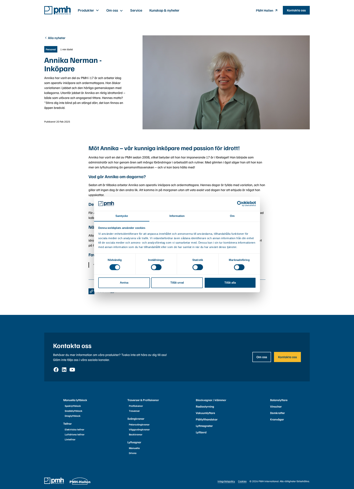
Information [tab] (177, 215)
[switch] (156, 267)
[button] (88, 10)
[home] (57, 10)
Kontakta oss (296, 10)
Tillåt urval (177, 282)
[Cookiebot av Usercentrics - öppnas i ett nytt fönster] (240, 204)
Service (136, 10)
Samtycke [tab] (121, 215)
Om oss (261, 357)
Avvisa (124, 282)
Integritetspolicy (226, 481)
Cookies (242, 481)
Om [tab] (232, 215)
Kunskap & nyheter (164, 10)
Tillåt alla (230, 282)
